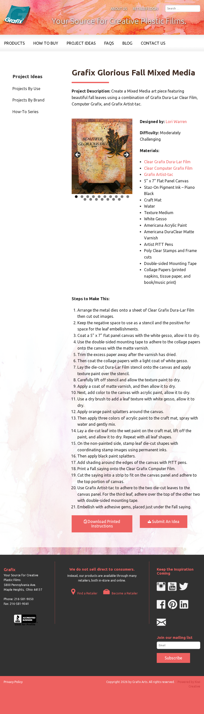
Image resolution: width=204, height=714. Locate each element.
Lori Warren (176, 121)
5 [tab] (99, 196)
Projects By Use (26, 88)
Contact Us (153, 43)
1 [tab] (76, 196)
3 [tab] (87, 196)
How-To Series (25, 111)
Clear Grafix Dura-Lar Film (167, 162)
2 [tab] (82, 196)
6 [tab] (104, 196)
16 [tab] (113, 199)
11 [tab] (85, 199)
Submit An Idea (165, 521)
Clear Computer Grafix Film (168, 168)
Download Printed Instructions (103, 523)
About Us (118, 9)
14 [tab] (102, 199)
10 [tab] (127, 196)
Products (14, 43)
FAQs (109, 43)
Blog (127, 43)
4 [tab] (93, 196)
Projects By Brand (28, 100)
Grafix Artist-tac (158, 174)
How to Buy (45, 43)
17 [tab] (119, 199)
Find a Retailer (87, 593)
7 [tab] (110, 196)
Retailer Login (145, 9)
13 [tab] (96, 199)
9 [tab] (122, 196)
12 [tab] (90, 199)
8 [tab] (116, 196)
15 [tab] (107, 199)
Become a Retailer (124, 593)
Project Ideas (81, 43)
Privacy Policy (13, 681)
